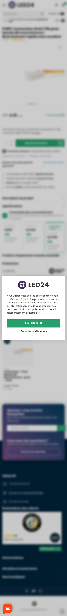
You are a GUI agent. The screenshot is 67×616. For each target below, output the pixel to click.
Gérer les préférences (33, 331)
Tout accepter (33, 322)
